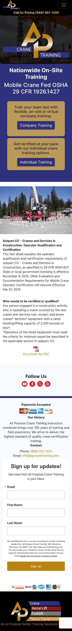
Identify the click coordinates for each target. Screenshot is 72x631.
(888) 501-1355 (41, 451)
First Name (14, 504)
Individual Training (36, 162)
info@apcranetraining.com (40, 455)
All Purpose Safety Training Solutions (31, 624)
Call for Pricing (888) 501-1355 (36, 12)
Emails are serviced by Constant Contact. (39, 555)
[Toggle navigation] (64, 5)
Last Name (14, 522)
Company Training (36, 125)
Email (11, 486)
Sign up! (36, 566)
